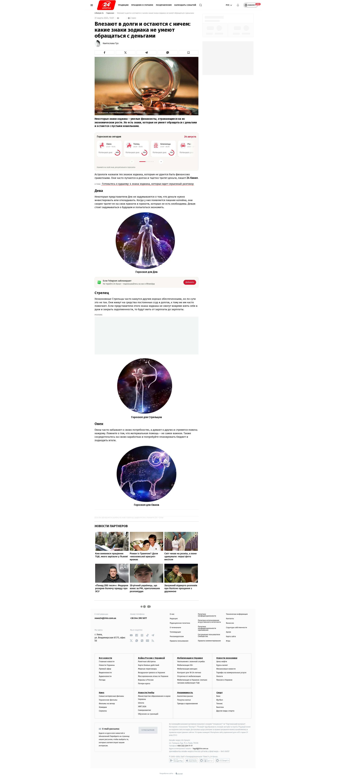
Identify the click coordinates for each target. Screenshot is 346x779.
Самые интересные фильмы (111, 696)
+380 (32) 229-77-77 (185, 746)
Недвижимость (185, 692)
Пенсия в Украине (224, 680)
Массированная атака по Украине (153, 676)
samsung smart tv (222, 760)
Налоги (219, 676)
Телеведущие (175, 632)
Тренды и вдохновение (187, 703)
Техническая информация (237, 614)
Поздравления (164, 5)
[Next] (161, 161)
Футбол (219, 700)
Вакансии (230, 623)
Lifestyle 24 (99, 13)
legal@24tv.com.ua (200, 749)
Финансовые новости (226, 669)
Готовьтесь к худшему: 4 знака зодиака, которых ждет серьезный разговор (147, 183)
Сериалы (103, 711)
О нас (172, 614)
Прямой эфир (105, 669)
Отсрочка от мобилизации (189, 676)
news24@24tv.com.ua (105, 618)
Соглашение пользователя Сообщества (209, 635)
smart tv (206, 760)
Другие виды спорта (225, 711)
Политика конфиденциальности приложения (207, 628)
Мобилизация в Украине (190, 658)
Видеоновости (105, 672)
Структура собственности (236, 627)
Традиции (123, 5)
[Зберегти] (188, 52)
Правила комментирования (209, 641)
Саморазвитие (144, 710)
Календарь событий (185, 5)
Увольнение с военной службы (191, 661)
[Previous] (132, 161)
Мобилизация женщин (187, 669)
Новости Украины (107, 665)
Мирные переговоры (147, 669)
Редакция (174, 619)
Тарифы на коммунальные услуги (231, 672)
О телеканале (175, 627)
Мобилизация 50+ (185, 665)
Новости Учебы (146, 692)
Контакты (230, 619)
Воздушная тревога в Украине (151, 672)
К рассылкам (148, 730)
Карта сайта (231, 636)
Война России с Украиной (151, 658)
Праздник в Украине (142, 5)
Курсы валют (222, 665)
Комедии (103, 707)
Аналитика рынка (185, 696)
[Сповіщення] (238, 5)
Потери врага (144, 683)
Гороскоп (110, 13)
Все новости (105, 658)
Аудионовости (105, 676)
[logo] (106, 5)
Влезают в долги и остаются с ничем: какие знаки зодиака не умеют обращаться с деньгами (155, 13)
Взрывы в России (146, 680)
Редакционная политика (180, 623)
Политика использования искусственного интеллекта (209, 621)
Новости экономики (226, 658)
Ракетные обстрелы (147, 661)
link (131, 635)
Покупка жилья (184, 700)
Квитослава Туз (110, 43)
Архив (228, 632)
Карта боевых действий (148, 665)
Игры (228, 641)
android (176, 760)
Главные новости (106, 661)
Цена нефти (221, 661)
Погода (102, 680)
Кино (101, 692)
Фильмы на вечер (107, 703)
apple (191, 760)
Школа (141, 703)
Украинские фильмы (108, 700)
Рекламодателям (177, 636)
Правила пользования (179, 641)
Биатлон (220, 707)
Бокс (218, 696)
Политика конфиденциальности (207, 615)
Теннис (219, 703)
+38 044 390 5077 (138, 618)
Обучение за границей (148, 714)
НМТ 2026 (142, 706)
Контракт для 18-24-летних (189, 672)
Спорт (219, 692)
